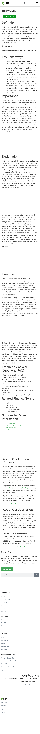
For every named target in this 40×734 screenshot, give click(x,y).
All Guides (4, 649)
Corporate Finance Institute (15, 425)
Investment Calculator (9, 661)
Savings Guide (6, 640)
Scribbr (8, 430)
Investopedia (10, 423)
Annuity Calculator (8, 658)
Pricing (3, 605)
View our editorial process (12, 504)
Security (4, 611)
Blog (2, 670)
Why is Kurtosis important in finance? (16, 395)
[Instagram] (37, 684)
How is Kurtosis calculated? (13, 379)
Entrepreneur (28, 488)
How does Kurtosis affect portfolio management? (15, 387)
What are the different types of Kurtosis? (17, 382)
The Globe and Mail (16, 488)
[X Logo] (29, 684)
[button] (24, 3)
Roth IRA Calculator (8, 664)
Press (3, 608)
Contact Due (5, 599)
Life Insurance (6, 629)
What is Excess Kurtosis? (12, 384)
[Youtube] (33, 684)
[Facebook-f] (26, 684)
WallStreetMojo (11, 428)
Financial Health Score (9, 667)
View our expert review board (14, 547)
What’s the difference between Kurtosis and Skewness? (18, 392)
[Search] (36, 575)
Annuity (3, 620)
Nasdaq (5, 488)
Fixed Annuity (6, 623)
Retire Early (5, 643)
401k (2, 637)
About (3, 596)
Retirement (5, 646)
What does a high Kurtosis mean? (15, 377)
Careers (4, 602)
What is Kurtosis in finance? (13, 375)
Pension (4, 626)
